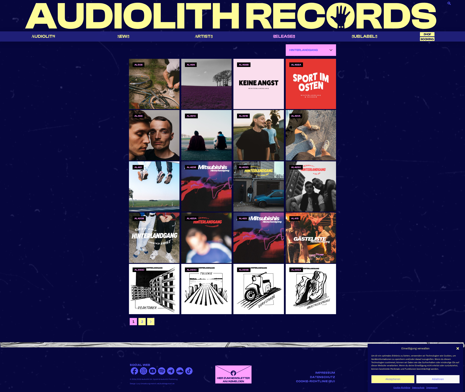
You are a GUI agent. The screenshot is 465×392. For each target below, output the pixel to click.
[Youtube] (152, 371)
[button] (458, 348)
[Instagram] (143, 371)
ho (427, 34)
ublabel (364, 36)
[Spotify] (161, 371)
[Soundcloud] (179, 371)
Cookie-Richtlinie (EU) (315, 381)
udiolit (43, 36)
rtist (204, 36)
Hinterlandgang (303, 50)
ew (124, 36)
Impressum (432, 387)
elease (284, 36)
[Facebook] (134, 371)
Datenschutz (418, 387)
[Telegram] (170, 371)
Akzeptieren (392, 379)
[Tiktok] (189, 371)
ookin (427, 39)
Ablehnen (438, 379)
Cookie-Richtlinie (401, 387)
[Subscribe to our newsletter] (233, 374)
